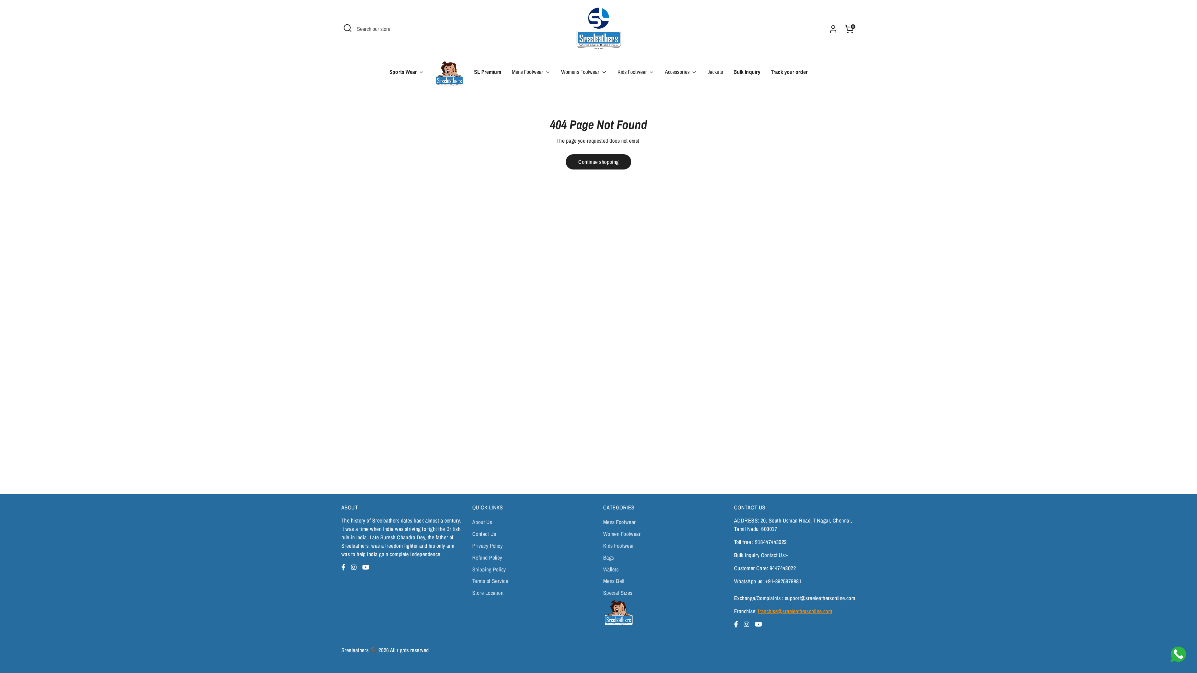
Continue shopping (598, 162)
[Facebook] (344, 567)
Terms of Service (490, 581)
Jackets (715, 72)
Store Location (487, 593)
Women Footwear (622, 534)
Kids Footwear (633, 72)
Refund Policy (487, 557)
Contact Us (484, 534)
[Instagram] (354, 567)
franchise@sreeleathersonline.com (795, 611)
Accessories (678, 72)
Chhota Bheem (449, 75)
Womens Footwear (581, 72)
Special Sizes (617, 593)
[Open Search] (347, 28)
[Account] (833, 29)
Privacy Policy (487, 546)
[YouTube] (365, 567)
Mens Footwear (528, 72)
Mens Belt (613, 581)
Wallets (610, 569)
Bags (608, 557)
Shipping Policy (489, 569)
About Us (482, 522)
